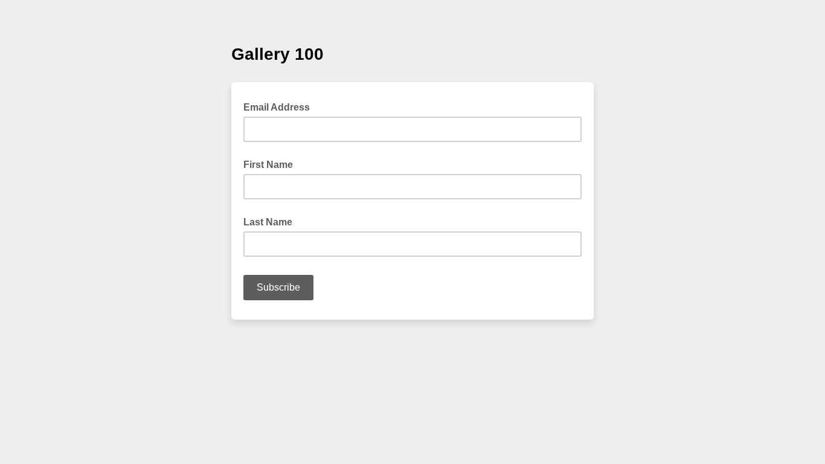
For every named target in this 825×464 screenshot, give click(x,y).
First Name (268, 165)
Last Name (267, 222)
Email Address (280, 106)
